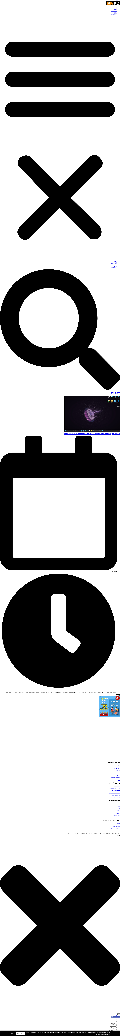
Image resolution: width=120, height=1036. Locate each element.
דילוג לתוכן (117, 1015)
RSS (119, 780)
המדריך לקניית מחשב (115, 790)
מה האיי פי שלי (117, 786)
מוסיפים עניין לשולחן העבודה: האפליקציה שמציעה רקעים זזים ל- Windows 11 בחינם (92, 434)
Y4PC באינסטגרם (116, 831)
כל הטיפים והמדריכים (115, 797)
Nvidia (118, 810)
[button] (60, 137)
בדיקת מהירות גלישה (115, 777)
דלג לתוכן (118, 0)
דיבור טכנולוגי (117, 768)
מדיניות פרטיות (20, 1033)
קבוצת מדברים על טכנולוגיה (114, 828)
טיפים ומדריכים (114, 11)
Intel (119, 806)
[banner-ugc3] (109, 716)
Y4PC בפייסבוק (116, 823)
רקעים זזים (115, 392)
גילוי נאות (118, 775)
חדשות (115, 8)
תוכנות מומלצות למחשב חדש (114, 788)
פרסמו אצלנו (117, 770)
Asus (119, 803)
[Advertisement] (111, 738)
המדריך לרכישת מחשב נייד (114, 793)
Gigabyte (118, 813)
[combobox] (113, 837)
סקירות (115, 9)
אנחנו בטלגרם (114, 14)
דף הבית (115, 7)
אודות (119, 765)
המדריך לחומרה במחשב (115, 795)
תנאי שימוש (117, 772)
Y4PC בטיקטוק (116, 826)
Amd (119, 808)
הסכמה (12, 1033)
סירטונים (115, 12)
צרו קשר (115, 13)
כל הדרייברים (117, 815)
